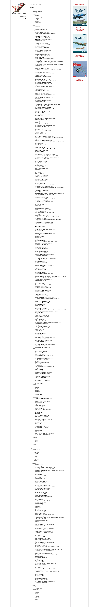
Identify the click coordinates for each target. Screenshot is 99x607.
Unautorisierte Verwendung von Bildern (43, 436)
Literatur (34, 384)
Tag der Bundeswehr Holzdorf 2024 (42, 44)
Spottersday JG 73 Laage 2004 (41, 215)
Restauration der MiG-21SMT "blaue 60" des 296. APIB (46, 381)
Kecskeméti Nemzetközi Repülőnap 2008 (43, 153)
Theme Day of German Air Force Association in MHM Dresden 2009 (49, 473)
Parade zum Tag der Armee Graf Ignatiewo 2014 (45, 94)
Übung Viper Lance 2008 (40, 151)
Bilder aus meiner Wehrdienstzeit (42, 362)
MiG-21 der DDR (38, 394)
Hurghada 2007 (38, 178)
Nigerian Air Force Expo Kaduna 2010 (43, 130)
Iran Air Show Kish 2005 (40, 207)
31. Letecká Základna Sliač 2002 (41, 579)
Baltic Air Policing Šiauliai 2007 (41, 168)
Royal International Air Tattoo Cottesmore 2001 (44, 254)
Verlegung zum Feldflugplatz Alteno (42, 376)
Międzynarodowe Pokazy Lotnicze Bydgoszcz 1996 (45, 318)
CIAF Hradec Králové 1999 (40, 272)
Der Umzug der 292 (39, 383)
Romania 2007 (38, 498)
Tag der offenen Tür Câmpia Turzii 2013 (43, 100)
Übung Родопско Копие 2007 (41, 164)
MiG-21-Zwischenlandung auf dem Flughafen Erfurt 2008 (47, 157)
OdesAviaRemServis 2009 (40, 144)
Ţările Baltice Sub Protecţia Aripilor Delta (43, 398)
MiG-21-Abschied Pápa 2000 (41, 262)
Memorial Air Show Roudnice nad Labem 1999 (44, 275)
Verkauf (34, 444)
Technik (34, 14)
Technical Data (35, 452)
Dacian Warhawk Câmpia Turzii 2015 (42, 90)
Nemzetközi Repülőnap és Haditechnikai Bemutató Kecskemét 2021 (49, 64)
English (31, 448)
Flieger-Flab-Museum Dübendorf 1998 (43, 287)
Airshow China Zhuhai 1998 (40, 280)
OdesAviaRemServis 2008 (40, 162)
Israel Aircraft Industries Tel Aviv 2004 (42, 208)
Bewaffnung (37, 19)
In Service (34, 460)
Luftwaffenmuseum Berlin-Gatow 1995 (43, 326)
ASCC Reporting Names (40, 17)
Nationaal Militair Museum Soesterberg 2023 (44, 53)
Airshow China (38, 431)
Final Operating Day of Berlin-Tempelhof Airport (45, 480)
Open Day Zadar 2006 (39, 509)
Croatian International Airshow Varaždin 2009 (44, 136)
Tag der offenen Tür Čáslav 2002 (41, 244)
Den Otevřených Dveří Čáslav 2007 (42, 175)
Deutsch (32, 10)
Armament (37, 456)
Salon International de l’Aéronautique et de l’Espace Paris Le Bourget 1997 (50, 309)
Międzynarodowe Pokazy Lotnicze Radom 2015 (45, 86)
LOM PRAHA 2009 (39, 146)
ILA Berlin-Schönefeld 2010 (40, 128)
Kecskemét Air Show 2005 (40, 196)
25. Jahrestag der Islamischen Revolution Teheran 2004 (46, 225)
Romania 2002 (38, 567)
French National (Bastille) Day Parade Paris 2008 (45, 486)
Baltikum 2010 (38, 122)
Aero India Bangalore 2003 (40, 234)
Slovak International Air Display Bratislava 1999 (45, 277)
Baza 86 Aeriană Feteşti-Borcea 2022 (42, 54)
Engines (36, 455)
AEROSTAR (37, 413)
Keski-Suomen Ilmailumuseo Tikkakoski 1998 (44, 297)
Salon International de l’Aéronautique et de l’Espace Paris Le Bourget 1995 (50, 332)
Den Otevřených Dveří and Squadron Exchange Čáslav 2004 (47, 546)
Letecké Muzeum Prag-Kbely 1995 (42, 327)
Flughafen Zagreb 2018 (40, 75)
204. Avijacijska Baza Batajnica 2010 (42, 121)
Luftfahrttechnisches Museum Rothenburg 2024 (45, 42)
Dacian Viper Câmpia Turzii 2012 (42, 105)
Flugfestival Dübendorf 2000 (41, 268)
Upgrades (37, 459)
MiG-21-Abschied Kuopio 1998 (41, 295)
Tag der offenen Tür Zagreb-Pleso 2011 (43, 107)
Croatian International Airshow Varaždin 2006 (44, 184)
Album (33, 348)
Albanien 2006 (38, 191)
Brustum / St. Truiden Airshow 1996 (42, 316)
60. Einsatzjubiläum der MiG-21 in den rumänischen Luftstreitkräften (49, 61)
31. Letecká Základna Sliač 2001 (41, 251)
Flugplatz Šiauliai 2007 (39, 166)
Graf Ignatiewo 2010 (39, 129)
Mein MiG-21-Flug (38, 365)
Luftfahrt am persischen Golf (40, 422)
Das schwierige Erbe (39, 406)
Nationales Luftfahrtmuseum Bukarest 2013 (44, 97)
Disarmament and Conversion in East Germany (45, 433)
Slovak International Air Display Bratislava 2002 (45, 245)
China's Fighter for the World (41, 351)
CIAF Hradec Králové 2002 (40, 240)
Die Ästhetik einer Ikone (40, 352)
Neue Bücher (37, 386)
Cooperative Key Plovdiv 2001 (41, 578)
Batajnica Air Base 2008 (40, 478)
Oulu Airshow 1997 (39, 312)
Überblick (37, 388)
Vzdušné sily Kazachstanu (40, 405)
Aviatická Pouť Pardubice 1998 (41, 293)
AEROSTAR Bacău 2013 (40, 98)
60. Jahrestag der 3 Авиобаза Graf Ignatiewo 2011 (45, 116)
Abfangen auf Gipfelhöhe (40, 368)
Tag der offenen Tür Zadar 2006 (41, 179)
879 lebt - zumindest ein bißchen (41, 359)
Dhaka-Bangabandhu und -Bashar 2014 (43, 96)
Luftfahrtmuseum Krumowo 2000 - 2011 (43, 110)
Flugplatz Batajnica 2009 (40, 139)
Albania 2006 (37, 521)
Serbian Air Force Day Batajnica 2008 (43, 485)
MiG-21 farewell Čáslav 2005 (41, 527)
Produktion (34, 24)
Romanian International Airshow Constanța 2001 (45, 252)
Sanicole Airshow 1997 (39, 305)
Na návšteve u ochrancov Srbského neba (43, 409)
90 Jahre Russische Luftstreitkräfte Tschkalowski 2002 (46, 241)
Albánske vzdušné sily (39, 402)
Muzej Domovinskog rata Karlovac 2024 (43, 47)
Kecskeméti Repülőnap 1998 (41, 286)
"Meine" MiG (37, 26)
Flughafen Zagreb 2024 (40, 40)
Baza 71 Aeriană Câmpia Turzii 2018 (42, 72)
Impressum (23, 16)
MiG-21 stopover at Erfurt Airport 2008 (43, 488)
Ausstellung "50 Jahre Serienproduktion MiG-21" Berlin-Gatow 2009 (49, 137)
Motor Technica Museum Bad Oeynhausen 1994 (45, 344)
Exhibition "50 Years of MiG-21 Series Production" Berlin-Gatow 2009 (49, 470)
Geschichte (34, 12)
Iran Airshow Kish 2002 (39, 236)
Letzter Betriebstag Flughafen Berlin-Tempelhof (45, 148)
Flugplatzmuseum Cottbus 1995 (41, 323)
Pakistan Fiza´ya (38, 411)
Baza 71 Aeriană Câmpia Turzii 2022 (42, 55)
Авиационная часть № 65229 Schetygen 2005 (45, 198)
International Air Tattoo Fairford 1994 (42, 338)
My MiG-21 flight (38, 588)
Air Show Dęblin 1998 (39, 283)
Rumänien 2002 (38, 237)
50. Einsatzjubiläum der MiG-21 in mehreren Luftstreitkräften (47, 104)
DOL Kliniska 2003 (39, 230)
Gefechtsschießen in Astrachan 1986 (42, 380)
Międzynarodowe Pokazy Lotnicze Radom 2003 (45, 229)
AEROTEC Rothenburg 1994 (41, 343)
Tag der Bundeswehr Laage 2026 (42, 32)
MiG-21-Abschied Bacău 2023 (41, 51)
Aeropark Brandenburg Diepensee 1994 (43, 340)
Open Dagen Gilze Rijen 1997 (41, 308)
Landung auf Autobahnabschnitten (42, 379)
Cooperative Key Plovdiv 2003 (41, 557)
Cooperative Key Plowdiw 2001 (41, 248)
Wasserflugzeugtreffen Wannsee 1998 (43, 284)
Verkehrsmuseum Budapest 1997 (42, 302)
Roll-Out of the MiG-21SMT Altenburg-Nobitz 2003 (45, 563)
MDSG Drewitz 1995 (39, 334)
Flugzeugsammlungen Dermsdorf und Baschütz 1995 (46, 325)
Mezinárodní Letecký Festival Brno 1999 (43, 279)
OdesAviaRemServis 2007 (40, 165)
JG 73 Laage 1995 (39, 330)
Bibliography (35, 589)
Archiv (33, 30)
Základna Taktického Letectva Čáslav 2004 (44, 222)
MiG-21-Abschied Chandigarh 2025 (42, 36)
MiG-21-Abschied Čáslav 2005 (41, 197)
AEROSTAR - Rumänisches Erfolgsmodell (43, 419)
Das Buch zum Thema (37, 11)
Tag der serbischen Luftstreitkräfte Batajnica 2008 (45, 154)
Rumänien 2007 (38, 172)
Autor (36, 438)
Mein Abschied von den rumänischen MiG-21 (44, 358)
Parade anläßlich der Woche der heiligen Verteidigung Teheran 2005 (49, 193)
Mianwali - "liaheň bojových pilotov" (42, 415)
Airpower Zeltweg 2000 (39, 266)
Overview (37, 592)
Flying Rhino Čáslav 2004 (40, 211)
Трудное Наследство (39, 408)
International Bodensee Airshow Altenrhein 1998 (45, 289)
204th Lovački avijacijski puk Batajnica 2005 (44, 531)
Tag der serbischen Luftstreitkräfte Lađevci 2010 (45, 125)
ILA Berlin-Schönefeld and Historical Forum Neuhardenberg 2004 (48, 549)
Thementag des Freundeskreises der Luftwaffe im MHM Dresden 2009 (49, 141)
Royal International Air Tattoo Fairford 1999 (44, 273)
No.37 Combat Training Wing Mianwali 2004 (44, 223)
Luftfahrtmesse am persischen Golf (42, 426)
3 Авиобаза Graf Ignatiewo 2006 (41, 190)
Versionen (37, 15)
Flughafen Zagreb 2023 (40, 48)
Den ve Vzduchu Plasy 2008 (41, 161)
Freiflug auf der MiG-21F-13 (40, 377)
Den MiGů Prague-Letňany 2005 (41, 534)
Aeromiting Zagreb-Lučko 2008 (41, 150)
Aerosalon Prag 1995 (39, 329)
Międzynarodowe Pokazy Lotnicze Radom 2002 (45, 239)
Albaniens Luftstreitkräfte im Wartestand (43, 401)
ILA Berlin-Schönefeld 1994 (40, 341)
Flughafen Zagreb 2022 (40, 60)
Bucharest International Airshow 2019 (42, 68)
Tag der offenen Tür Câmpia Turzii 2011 (43, 111)
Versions (36, 453)
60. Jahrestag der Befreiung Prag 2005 (43, 202)
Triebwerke (37, 18)
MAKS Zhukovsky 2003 (39, 561)
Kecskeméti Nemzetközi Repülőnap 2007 (43, 171)
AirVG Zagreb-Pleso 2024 (40, 46)
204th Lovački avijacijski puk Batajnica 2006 (44, 516)
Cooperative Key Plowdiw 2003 (41, 227)
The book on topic (36, 449)
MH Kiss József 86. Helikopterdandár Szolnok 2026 (45, 33)
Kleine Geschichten (39, 363)
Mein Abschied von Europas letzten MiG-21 (44, 355)
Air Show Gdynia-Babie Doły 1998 (42, 291)
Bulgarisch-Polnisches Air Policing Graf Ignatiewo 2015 (46, 85)
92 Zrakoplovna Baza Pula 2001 (41, 255)
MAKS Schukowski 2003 (40, 232)
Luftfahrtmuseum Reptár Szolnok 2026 (43, 35)
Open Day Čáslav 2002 (40, 574)
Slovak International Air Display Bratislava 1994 (45, 337)
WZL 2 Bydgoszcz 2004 (40, 214)
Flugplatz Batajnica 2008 (40, 147)
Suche (24, 18)
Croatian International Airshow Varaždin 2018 (44, 73)
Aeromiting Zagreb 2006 (40, 183)
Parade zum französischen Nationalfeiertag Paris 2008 (46, 155)
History (33, 450)
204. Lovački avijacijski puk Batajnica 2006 (44, 186)
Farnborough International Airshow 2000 (43, 264)
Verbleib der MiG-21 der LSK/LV (41, 29)
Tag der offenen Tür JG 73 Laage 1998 (43, 290)
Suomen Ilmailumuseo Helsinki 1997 (42, 301)
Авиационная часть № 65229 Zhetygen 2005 (44, 528)
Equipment (37, 457)
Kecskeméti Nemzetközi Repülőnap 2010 (43, 123)
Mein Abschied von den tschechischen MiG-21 (44, 366)
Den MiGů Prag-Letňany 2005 (41, 204)
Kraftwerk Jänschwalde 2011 (41, 119)
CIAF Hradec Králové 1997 (40, 304)
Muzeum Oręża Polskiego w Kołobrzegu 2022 (44, 58)
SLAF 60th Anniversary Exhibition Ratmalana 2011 (45, 118)
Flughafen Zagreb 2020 (40, 67)
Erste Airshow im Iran (39, 424)
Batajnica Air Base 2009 (40, 471)
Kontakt (36, 440)
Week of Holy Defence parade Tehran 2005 (44, 523)
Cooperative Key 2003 (39, 420)
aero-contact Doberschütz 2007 (41, 176)
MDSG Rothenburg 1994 (40, 336)
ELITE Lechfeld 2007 (39, 173)
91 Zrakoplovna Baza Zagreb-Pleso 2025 (43, 39)
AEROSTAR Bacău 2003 (40, 226)
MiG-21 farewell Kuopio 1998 (41, 584)
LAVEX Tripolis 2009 (39, 132)
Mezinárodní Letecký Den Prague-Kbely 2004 (44, 550)
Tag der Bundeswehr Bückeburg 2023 (43, 50)
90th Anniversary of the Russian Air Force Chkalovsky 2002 (47, 571)
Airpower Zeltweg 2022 (39, 57)
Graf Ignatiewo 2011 (39, 115)
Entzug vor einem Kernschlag (41, 370)
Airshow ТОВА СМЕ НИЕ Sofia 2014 (42, 93)
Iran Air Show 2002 (39, 429)
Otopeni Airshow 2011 (39, 112)
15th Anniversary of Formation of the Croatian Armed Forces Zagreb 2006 (50, 517)
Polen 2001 (37, 257)
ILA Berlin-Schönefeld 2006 (40, 189)
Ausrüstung (37, 21)
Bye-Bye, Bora (38, 361)
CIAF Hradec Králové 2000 (40, 261)
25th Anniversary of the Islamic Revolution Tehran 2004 (46, 554)
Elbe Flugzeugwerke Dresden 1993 (42, 347)
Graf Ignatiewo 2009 (39, 143)
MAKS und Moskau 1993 (40, 345)
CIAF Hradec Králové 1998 (40, 282)
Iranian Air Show (38, 430)
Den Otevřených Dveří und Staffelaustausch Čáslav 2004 (47, 216)
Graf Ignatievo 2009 (39, 474)
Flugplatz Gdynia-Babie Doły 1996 (42, 315)
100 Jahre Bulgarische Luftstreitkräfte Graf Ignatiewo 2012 (47, 103)
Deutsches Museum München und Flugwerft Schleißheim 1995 (48, 322)
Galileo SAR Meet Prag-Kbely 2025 (42, 37)
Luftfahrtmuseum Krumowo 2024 (41, 43)
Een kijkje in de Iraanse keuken (41, 427)
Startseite (33, 4)
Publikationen (35, 397)
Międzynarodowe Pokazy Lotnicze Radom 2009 (45, 135)
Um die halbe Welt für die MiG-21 (42, 356)
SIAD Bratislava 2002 (39, 575)
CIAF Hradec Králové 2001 (40, 250)
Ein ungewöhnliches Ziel (40, 375)
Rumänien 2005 (38, 205)
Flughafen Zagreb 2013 (40, 101)
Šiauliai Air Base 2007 (39, 503)
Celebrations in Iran (39, 418)
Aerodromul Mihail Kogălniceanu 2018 (43, 76)
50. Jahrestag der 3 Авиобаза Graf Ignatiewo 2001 (45, 258)
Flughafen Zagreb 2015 (40, 89)
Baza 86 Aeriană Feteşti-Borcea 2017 (42, 78)
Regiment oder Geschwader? (41, 400)
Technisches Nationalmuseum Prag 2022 (43, 62)
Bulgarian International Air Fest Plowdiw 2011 (44, 108)
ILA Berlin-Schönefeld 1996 (40, 320)
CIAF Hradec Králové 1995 (40, 333)
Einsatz (34, 25)
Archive (34, 463)
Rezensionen (37, 395)
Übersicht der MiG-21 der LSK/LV (42, 28)
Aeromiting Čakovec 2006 (40, 180)
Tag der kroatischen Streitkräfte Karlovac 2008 (44, 159)
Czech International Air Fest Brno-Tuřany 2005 (44, 194)
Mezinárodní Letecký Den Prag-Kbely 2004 (44, 221)
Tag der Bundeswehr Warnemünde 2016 (43, 83)
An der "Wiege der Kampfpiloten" (41, 416)
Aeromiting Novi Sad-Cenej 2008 (42, 158)
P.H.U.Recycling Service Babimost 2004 (43, 209)
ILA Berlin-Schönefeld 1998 (40, 294)
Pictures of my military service (41, 586)
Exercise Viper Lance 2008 (40, 482)
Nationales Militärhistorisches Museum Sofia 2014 (45, 91)
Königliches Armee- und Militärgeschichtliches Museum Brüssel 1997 (49, 300)
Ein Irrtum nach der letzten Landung (42, 373)
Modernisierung (38, 22)
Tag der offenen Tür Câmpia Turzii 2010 (43, 126)
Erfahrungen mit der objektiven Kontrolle (43, 372)
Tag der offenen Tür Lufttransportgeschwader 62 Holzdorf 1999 (48, 270)
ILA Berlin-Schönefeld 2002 (40, 247)
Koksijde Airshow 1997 (39, 307)
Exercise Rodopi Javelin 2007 (41, 495)
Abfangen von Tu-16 (39, 369)
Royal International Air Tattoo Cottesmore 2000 (44, 265)
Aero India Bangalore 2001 (40, 259)
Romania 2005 (38, 535)
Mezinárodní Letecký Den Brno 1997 (42, 313)
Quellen (36, 441)
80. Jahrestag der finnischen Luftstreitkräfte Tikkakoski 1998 (47, 298)
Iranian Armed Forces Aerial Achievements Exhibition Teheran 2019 (49, 71)
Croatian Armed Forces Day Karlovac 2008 (44, 491)
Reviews (36, 599)
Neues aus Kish (38, 423)
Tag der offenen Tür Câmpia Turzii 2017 (43, 79)
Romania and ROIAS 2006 (40, 511)
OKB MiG (37, 387)
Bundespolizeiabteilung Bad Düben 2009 (43, 140)
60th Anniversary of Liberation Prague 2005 (44, 532)
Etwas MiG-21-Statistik (39, 354)
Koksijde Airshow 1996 (39, 319)
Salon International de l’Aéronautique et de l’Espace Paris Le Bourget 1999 (50, 276)
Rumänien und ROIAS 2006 (40, 182)
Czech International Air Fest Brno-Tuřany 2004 (44, 212)
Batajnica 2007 (38, 169)
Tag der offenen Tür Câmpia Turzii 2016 (43, 82)
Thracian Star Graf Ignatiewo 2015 (42, 87)
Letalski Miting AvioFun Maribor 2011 (42, 114)
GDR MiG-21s (38, 597)
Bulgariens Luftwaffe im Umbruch (42, 404)
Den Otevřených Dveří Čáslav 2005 (42, 200)
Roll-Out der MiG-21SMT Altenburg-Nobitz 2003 (45, 233)
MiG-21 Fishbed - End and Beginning (42, 434)
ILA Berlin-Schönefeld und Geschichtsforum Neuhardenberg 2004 (48, 219)
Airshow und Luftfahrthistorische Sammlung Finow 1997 (46, 311)
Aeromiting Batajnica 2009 (40, 133)
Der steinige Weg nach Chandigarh (42, 350)
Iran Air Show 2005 (39, 412)
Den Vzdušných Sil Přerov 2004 (41, 218)
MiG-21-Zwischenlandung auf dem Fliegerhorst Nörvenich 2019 (48, 69)
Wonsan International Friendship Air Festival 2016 (45, 80)
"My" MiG (37, 461)
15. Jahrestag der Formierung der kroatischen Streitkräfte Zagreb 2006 (49, 187)
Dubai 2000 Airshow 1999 (40, 269)
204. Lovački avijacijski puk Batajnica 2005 (44, 201)
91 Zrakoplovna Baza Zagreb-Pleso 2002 (43, 243)
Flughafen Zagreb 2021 (40, 65)
